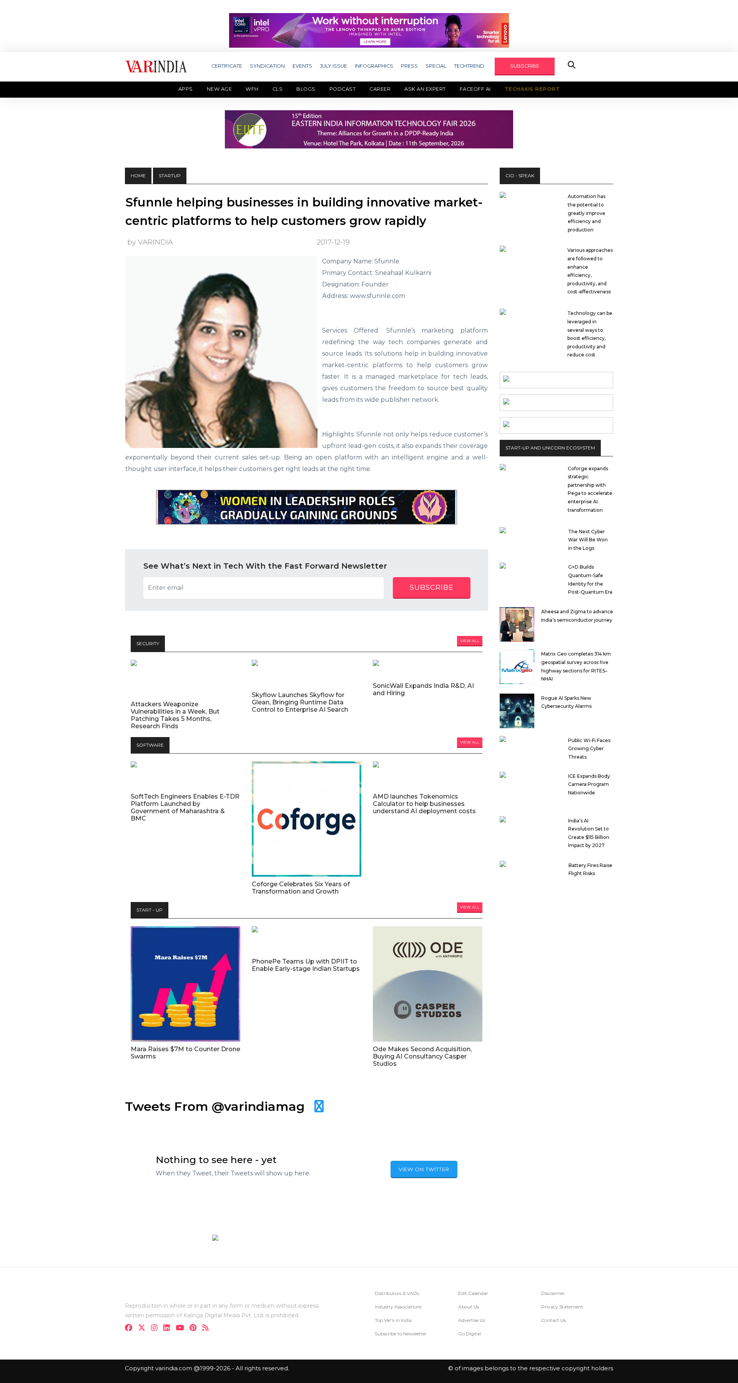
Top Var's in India (393, 1320)
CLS (278, 89)
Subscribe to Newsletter (401, 1333)
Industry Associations (398, 1307)
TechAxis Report (532, 89)
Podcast (342, 89)
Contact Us (553, 1320)
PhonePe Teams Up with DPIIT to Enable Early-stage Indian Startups (306, 965)
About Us (468, 1307)
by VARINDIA (150, 242)
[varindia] (207, 1328)
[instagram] (156, 1328)
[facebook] (131, 1328)
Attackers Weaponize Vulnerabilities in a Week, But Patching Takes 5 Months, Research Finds (175, 715)
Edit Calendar (473, 1293)
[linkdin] (169, 1328)
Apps (185, 89)
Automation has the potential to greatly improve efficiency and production (586, 212)
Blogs (306, 89)
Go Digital (469, 1333)
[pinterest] (195, 1328)
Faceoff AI (475, 89)
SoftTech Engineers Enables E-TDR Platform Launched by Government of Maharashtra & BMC (185, 807)
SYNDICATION (267, 66)
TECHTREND (469, 66)
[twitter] (144, 1328)
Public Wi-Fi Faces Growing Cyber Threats (589, 748)
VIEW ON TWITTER (424, 1169)
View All (469, 640)
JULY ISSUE (333, 66)
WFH (252, 89)
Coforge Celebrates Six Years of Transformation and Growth (301, 887)
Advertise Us (471, 1320)
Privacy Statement (562, 1307)
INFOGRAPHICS (374, 66)
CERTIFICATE (226, 66)
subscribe (432, 587)
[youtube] (182, 1328)
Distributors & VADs (397, 1293)
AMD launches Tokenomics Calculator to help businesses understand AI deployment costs (424, 804)
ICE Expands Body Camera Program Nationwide (589, 784)
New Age (219, 89)
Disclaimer (553, 1293)
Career (380, 89)
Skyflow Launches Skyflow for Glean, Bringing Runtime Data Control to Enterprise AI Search (300, 702)
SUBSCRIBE (524, 66)
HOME (138, 175)
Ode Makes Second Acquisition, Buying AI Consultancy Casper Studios (422, 1056)
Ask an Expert (425, 89)
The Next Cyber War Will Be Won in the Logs (588, 540)
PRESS (409, 66)
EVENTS (302, 66)
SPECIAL (436, 66)
